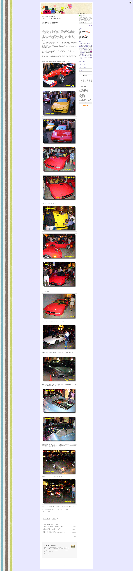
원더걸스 (90, 57)
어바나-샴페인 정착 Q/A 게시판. (85, 99)
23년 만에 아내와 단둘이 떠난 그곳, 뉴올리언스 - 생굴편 (53, 526)
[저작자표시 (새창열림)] (57, 518)
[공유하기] (47, 518)
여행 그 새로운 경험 (45, 23)
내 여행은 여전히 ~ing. (83, 89)
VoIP (88, 48)
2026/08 (85, 75)
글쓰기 (74, 565)
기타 (88, 55)
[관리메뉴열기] (131, 2)
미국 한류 (82, 54)
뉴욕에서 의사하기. (83, 87)
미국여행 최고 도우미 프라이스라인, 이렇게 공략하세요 (53, 532)
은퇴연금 (84, 43)
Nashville (86, 46)
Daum (68, 566)
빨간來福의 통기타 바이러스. (84, 97)
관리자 (72, 565)
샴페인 (81, 57)
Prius (91, 55)
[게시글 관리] (49, 518)
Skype (81, 51)
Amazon (88, 43)
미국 (83, 45)
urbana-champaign (89, 52)
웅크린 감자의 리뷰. (83, 86)
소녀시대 (84, 55)
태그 (81, 13)
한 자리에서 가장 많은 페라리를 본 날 (53, 18)
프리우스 (86, 49)
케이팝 (86, 45)
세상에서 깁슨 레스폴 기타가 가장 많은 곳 (50, 531)
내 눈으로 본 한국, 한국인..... (84, 90)
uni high (90, 49)
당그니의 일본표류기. (83, 92)
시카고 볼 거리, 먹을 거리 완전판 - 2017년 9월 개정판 (52, 528)
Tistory (74, 566)
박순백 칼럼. (81, 94)
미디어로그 (85, 13)
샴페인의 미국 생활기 (52, 11)
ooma (82, 49)
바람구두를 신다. (82, 96)
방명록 (90, 13)
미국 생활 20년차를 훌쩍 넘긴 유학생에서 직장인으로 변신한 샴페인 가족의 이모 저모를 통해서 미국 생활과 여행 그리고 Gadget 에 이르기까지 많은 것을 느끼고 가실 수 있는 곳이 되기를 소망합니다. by (57, 549)
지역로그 (77, 13)
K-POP (86, 54)
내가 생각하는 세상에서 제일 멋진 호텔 (50, 529)
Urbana (85, 51)
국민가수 (85, 57)
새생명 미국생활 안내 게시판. (84, 100)
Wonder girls (82, 52)
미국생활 (90, 51)
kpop (89, 45)
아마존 (81, 58)
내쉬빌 (81, 43)
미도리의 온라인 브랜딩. (83, 91)
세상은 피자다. (82, 95)
